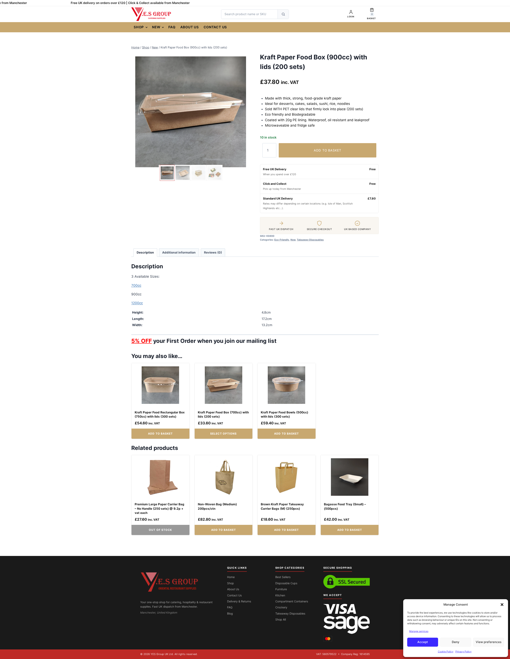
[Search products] (283, 14)
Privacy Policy (463, 651)
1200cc (137, 303)
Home (231, 577)
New (156, 27)
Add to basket (327, 150)
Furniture (281, 589)
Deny (455, 642)
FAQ (171, 27)
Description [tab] (145, 252)
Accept (422, 642)
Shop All (280, 619)
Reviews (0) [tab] (213, 252)
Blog (230, 613)
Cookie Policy (445, 651)
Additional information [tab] (179, 252)
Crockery (281, 607)
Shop (139, 27)
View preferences (488, 642)
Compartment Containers (291, 601)
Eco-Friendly (281, 239)
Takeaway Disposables (310, 239)
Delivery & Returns (239, 601)
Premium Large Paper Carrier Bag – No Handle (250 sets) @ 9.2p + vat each (159, 508)
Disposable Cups (286, 583)
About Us (189, 27)
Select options (223, 433)
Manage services (418, 631)
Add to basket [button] (160, 433)
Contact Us (215, 27)
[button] (502, 605)
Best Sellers (282, 577)
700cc (136, 285)
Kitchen (280, 595)
